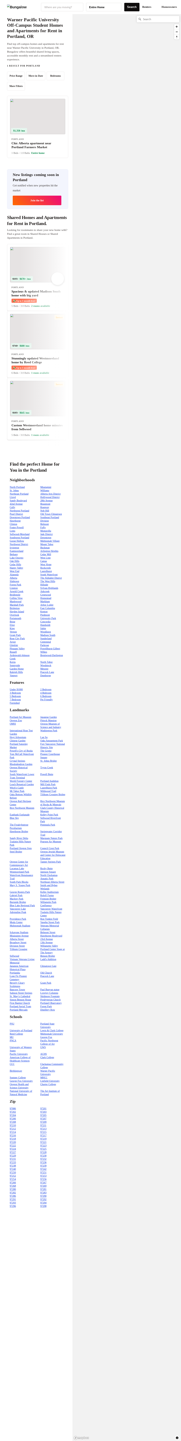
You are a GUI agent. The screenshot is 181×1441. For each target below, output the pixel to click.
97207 (43, 1118)
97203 (43, 1112)
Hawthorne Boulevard (51, 935)
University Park (48, 618)
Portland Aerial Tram (20, 1006)
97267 (43, 1182)
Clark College (47, 1057)
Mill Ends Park (48, 784)
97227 (13, 1152)
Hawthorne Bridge (19, 831)
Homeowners (169, 6)
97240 (13, 1169)
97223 (43, 1145)
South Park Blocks (19, 882)
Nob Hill (44, 510)
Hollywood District (50, 497)
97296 (13, 1206)
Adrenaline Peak (18, 912)
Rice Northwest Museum (22, 808)
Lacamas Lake (17, 868)
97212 (13, 1128)
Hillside (44, 584)
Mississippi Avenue (19, 935)
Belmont (44, 524)
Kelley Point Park (49, 814)
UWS (43, 1047)
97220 (13, 1142)
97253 (43, 1176)
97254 (13, 1179)
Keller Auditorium (49, 892)
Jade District (46, 534)
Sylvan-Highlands (49, 588)
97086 (13, 1108)
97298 (43, 1206)
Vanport (13, 675)
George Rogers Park (20, 892)
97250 (13, 1172)
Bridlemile (15, 594)
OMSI (13, 724)
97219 (43, 1139)
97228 (43, 1152)
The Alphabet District (51, 578)
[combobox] (62, 7)
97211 (43, 1125)
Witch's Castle (17, 787)
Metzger (44, 668)
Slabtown (14, 581)
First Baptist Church (20, 1003)
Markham (45, 601)
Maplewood (15, 601)
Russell (13, 652)
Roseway (44, 507)
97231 (13, 1159)
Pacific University (19, 1054)
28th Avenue (46, 500)
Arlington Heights (49, 551)
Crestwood (45, 594)
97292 (43, 1199)
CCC (12, 1064)
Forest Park (15, 584)
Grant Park (15, 635)
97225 (43, 1149)
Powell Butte (46, 774)
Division (44, 520)
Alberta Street (17, 939)
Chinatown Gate (48, 966)
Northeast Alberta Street (52, 882)
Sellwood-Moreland (20, 534)
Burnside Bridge (18, 902)
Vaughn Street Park (50, 922)
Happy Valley (16, 568)
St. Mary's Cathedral (20, 996)
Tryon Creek (46, 767)
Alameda (14, 574)
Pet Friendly (46, 699)
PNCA (13, 1040)
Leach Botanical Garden (22, 784)
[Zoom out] (176, 31)
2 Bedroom (45, 689)
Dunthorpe (45, 675)
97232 (43, 1159)
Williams (44, 490)
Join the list (37, 200)
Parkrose (44, 645)
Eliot (12, 625)
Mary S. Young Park (20, 885)
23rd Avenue (46, 939)
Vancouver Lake (18, 909)
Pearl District (16, 514)
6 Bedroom (45, 696)
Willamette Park (48, 902)
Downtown (45, 537)
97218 (13, 1139)
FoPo (43, 527)
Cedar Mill (45, 554)
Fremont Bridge (48, 898)
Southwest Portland (19, 537)
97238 (13, 1165)
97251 (43, 1172)
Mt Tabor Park (17, 791)
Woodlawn (45, 631)
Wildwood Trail (48, 791)
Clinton (13, 524)
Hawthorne (15, 520)
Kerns (13, 662)
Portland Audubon (49, 781)
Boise (12, 621)
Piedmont (45, 615)
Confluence (46, 905)
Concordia (45, 621)
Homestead (45, 598)
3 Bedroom (15, 693)
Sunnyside (15, 665)
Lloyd (13, 497)
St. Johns (14, 490)
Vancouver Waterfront (51, 909)
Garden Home (17, 668)
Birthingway (16, 1071)
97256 (43, 1179)
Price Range (16, 76)
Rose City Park (17, 638)
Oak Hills (14, 561)
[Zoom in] (176, 26)
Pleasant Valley (17, 648)
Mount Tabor (46, 544)
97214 (13, 1132)
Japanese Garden (48, 717)
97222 (13, 1145)
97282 (13, 1192)
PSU (12, 1023)
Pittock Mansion (48, 720)
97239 (43, 1165)
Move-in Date (35, 76)
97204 (13, 1115)
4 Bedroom (45, 693)
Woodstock (45, 665)
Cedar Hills (15, 564)
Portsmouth (15, 618)
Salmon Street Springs (21, 993)
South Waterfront (49, 574)
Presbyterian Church (50, 999)
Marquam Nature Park (51, 838)
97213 (43, 1128)
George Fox (46, 1037)
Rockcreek (45, 568)
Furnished (15, 703)
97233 (13, 1162)
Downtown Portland (20, 517)
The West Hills (47, 581)
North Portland (17, 487)
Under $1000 (16, 689)
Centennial (45, 642)
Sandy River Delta (19, 838)
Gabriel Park (16, 895)
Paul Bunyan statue (49, 989)
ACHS (43, 1054)
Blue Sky (14, 818)
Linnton (14, 588)
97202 (13, 1112)
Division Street (17, 946)
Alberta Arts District (50, 494)
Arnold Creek (16, 591)
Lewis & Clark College (51, 1030)
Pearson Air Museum (50, 841)
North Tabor (46, 662)
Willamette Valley (49, 946)
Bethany (14, 554)
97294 (43, 1202)
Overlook (14, 615)
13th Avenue (46, 942)
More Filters (16, 86)
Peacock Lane (47, 672)
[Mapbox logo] (81, 1438)
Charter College (48, 1084)
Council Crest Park (49, 848)
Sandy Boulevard (18, 500)
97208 (13, 1122)
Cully (12, 507)
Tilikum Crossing (18, 949)
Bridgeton (15, 608)
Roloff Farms (47, 895)
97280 (13, 1189)
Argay (13, 642)
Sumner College (18, 1077)
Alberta (13, 578)
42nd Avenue (16, 504)
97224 (13, 1149)
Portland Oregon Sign (21, 848)
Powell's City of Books (21, 750)
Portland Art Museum (20, 717)
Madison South (47, 635)
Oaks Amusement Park (51, 740)
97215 (43, 1132)
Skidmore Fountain (50, 996)
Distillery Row (47, 1009)
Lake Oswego (16, 557)
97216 (13, 1135)
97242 (43, 1169)
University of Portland (21, 1030)
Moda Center (16, 922)
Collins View (16, 598)
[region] (111, 70)
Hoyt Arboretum (18, 737)
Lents (12, 531)
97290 (43, 1196)
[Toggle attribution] (177, 1438)
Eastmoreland (16, 551)
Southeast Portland (49, 517)
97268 (13, 1186)
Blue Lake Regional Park (22, 905)
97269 (43, 1186)
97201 (43, 1108)
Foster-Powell (17, 527)
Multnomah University (51, 1034)
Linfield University (50, 1081)
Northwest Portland (19, 510)
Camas (43, 561)
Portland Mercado (19, 1009)
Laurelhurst (46, 571)
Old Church (46, 972)
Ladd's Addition (48, 959)
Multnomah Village (50, 541)
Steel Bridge (16, 851)
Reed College (16, 1034)
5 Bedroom (15, 696)
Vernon (13, 631)
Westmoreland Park (19, 872)
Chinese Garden (17, 740)
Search (132, 6)
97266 (13, 1182)
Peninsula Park (47, 824)
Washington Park (48, 730)
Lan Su (44, 737)
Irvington (14, 547)
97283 (43, 1192)
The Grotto (45, 750)
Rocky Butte (46, 868)
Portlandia (15, 972)
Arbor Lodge (46, 605)
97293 (13, 1202)
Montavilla (45, 531)
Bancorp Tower (17, 989)
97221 (43, 1142)
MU (12, 1037)
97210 (13, 1125)
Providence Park (18, 919)
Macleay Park (16, 898)
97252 (13, 1176)
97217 (43, 1135)
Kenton (44, 611)
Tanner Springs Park (50, 861)
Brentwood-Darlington (51, 655)
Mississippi (45, 487)
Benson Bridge (47, 956)
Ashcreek (44, 591)
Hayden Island (17, 611)
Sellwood (14, 956)
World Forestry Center (21, 781)
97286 (13, 1196)
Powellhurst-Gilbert (50, 648)
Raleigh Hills (16, 672)
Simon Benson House (20, 999)
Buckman (45, 547)
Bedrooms (55, 76)
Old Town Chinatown (51, 514)
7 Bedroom (15, 699)
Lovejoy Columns (49, 993)
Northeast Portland (19, 494)
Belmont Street (47, 932)
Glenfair (14, 645)
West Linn (45, 557)
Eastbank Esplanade (20, 814)
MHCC (43, 1077)
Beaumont (45, 504)
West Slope (45, 564)
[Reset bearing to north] (176, 36)
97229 (13, 1155)
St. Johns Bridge (48, 761)
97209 (43, 1122)
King (12, 628)
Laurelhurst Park (48, 787)
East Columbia (47, 608)
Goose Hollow (17, 541)
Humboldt (45, 625)
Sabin (43, 628)
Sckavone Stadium (19, 932)
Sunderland (46, 638)
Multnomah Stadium (20, 925)
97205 (43, 1115)
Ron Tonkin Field (49, 919)
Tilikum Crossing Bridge (52, 794)
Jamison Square (48, 872)
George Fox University (21, 1081)
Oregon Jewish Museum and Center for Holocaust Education (52, 855)
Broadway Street (18, 942)
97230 (43, 1155)
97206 (13, 1118)
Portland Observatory (51, 1003)
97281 (43, 1189)
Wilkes (43, 652)
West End (14, 571)
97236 (43, 1162)
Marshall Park (17, 605)
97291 (13, 1199)
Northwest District (19, 544)
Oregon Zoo (16, 720)
